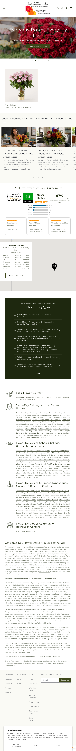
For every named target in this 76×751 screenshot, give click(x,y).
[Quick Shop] (57, 8)
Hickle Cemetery (47, 422)
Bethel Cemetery (46, 415)
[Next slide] (43, 61)
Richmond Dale (29, 400)
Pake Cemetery (31, 428)
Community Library (53, 462)
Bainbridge (20, 397)
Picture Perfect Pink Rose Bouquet (18, 107)
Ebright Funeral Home (40, 420)
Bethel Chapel (21, 493)
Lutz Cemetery (40, 424)
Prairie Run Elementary (55, 471)
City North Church (54, 497)
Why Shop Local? (32, 689)
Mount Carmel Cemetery (47, 426)
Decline (57, 745)
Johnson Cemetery (62, 422)
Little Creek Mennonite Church (41, 513)
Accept (37, 745)
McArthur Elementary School (34, 468)
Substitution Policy (33, 712)
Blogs (19, 683)
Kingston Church (57, 511)
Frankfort (58, 397)
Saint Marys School (30, 473)
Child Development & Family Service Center (50, 455)
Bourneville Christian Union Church (40, 493)
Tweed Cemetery (63, 435)
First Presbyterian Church (56, 502)
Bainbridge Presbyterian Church (28, 491)
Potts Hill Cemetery (61, 428)
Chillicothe (39, 397)
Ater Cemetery (22, 413)
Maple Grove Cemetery (55, 424)
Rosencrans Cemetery (24, 431)
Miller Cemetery (30, 426)
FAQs (31, 679)
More (38, 373)
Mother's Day (9, 679)
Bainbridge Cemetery (38, 413)
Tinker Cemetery (49, 435)
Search (19, 679)
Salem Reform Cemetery (42, 431)
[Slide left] (33, 177)
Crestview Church (29, 500)
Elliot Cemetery (55, 420)
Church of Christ (39, 497)
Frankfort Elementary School (58, 464)
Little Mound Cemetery (25, 424)
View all (4, 122)
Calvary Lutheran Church (32, 495)
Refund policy (34, 706)
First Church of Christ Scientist (33, 502)
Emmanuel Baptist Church (47, 500)
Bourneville (30, 397)
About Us (8, 692)
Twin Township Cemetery (25, 437)
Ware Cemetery (41, 437)
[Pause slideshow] (48, 61)
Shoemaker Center (46, 473)
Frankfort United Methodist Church (50, 504)
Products (8, 688)
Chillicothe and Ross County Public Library (52, 457)
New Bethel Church (61, 513)
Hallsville (66, 397)
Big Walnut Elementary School (38, 451)
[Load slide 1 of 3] (32, 60)
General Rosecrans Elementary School (31, 466)
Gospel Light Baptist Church (47, 506)
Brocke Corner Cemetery (34, 417)
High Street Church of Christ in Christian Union (45, 508)
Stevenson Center (62, 473)
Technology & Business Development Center (33, 475)
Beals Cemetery (55, 413)
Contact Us (33, 683)
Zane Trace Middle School (31, 477)
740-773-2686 (44, 572)
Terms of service (32, 719)
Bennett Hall (21, 451)
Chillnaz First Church (51, 495)
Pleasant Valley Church (54, 515)
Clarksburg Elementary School (33, 462)
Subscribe (65, 680)
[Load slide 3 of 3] (38, 60)
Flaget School (40, 464)
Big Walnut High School (60, 451)
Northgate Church (37, 515)
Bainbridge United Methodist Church (55, 491)
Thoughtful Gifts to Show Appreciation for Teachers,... (17, 152)
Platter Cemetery (45, 428)
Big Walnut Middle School (52, 453)
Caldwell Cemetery (53, 417)
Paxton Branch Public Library (34, 471)
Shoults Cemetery (58, 431)
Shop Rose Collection (38, 46)
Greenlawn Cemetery (32, 422)
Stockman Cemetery (54, 433)
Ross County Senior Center (26, 531)
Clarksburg (49, 397)
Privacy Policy (21, 739)
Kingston (19, 400)
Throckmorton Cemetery (33, 435)
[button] (4, 8)
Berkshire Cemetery (31, 415)
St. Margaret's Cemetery (34, 433)
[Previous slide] (28, 61)
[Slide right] (42, 177)
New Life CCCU (22, 515)
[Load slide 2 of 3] (35, 60)
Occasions (8, 683)
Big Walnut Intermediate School (28, 453)
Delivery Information (33, 696)
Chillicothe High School (25, 457)
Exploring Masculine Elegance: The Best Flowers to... (51, 152)
